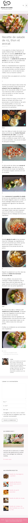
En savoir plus (7, 459)
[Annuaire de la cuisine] (7, 5)
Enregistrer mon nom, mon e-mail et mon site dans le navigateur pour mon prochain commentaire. (14, 414)
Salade (4, 351)
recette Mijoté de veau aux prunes (10, 354)
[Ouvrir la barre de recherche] (23, 5)
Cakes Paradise (19, 519)
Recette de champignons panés (10, 352)
